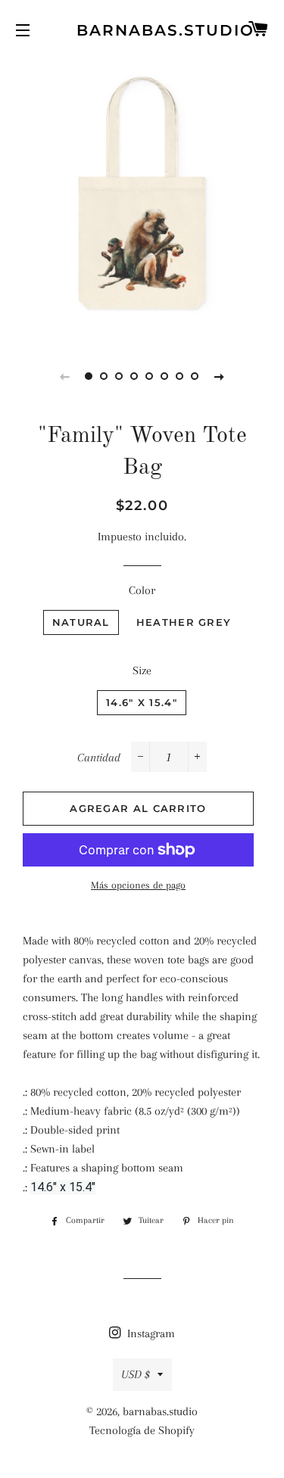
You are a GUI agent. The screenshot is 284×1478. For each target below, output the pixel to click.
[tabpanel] (142, 199)
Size (142, 670)
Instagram (149, 1333)
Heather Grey (184, 622)
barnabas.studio (142, 30)
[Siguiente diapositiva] (219, 376)
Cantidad (98, 757)
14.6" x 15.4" (141, 702)
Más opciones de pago (138, 885)
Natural (81, 622)
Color (142, 590)
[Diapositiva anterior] (65, 376)
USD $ (135, 1374)
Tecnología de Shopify (142, 1430)
